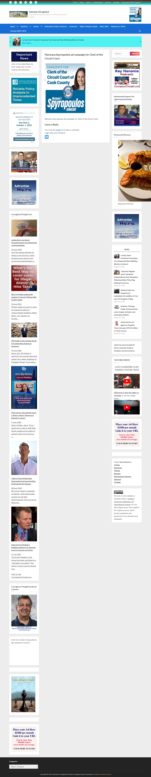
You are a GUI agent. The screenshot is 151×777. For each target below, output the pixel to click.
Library (36, 26)
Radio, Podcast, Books (89, 26)
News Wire (104, 26)
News (81, 2)
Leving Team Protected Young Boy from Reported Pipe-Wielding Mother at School (53, 40)
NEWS (126, 249)
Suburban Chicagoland (39, 12)
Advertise (116, 2)
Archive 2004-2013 (18, 31)
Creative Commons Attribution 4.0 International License (124, 502)
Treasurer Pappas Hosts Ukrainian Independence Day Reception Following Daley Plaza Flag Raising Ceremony (126, 277)
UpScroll (117, 479)
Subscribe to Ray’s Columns (131, 2)
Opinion (88, 2)
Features (108, 2)
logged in (59, 130)
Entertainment (98, 2)
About (12, 26)
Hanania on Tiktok (118, 26)
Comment (73, 26)
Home (75, 2)
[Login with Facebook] (46, 137)
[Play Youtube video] (127, 381)
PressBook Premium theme (102, 774)
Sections (24, 26)
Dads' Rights (26, 43)
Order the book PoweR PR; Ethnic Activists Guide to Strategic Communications (124, 348)
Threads (117, 482)
